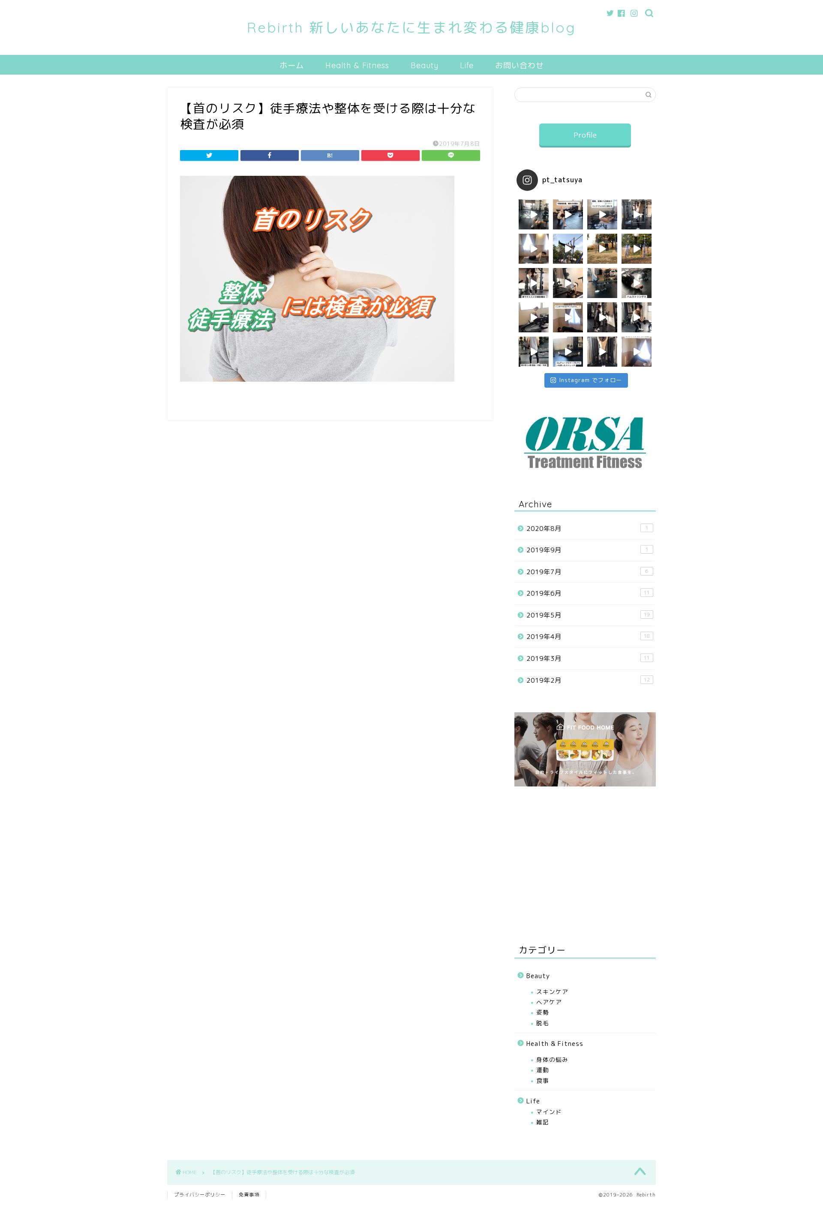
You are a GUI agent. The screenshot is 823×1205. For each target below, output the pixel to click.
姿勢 (542, 1012)
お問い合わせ (519, 65)
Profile (585, 135)
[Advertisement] (585, 864)
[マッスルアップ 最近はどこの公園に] (602, 317)
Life (467, 65)
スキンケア (552, 992)
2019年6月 (588, 593)
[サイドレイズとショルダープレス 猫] (534, 352)
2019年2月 (588, 680)
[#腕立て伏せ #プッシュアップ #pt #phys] (568, 317)
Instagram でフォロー (590, 380)
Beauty (425, 65)
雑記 (542, 1122)
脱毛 (542, 1023)
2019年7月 (587, 571)
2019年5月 (588, 615)
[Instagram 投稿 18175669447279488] (602, 249)
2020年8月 (587, 528)
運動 (542, 1070)
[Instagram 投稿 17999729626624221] (637, 249)
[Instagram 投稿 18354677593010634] (568, 249)
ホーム (291, 65)
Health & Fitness (357, 65)
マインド (549, 1112)
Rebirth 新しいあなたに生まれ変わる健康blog (411, 27)
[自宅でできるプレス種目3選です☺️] (637, 352)
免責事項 (249, 1194)
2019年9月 (587, 549)
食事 (542, 1080)
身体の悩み (552, 1059)
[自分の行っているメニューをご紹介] (602, 283)
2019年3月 (588, 658)
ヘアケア (549, 1002)
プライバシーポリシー (199, 1194)
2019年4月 (588, 636)
